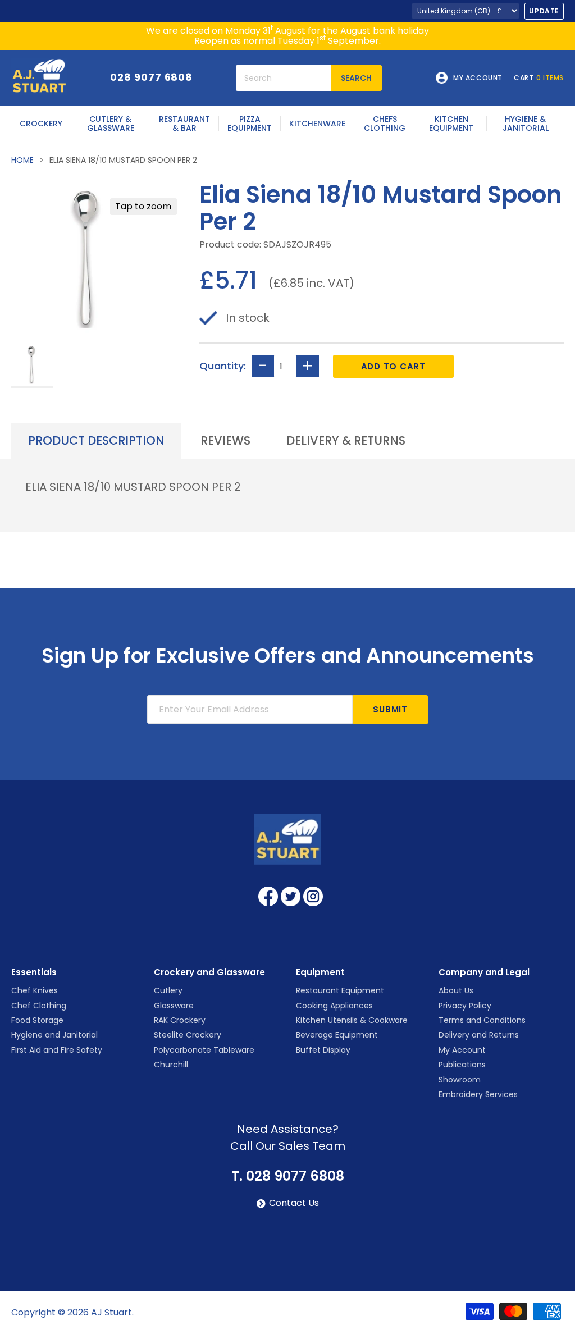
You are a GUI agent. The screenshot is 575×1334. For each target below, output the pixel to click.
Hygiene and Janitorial (54, 1034)
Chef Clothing (38, 1005)
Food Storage (37, 1020)
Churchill (171, 1064)
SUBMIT (390, 709)
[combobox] (283, 78)
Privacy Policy (465, 1005)
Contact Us (294, 1203)
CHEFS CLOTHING (384, 124)
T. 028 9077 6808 (287, 1176)
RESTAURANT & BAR (184, 124)
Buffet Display (323, 1050)
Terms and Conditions (482, 1020)
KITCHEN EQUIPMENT (451, 124)
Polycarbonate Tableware (204, 1050)
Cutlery (168, 990)
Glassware (174, 1005)
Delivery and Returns (479, 1034)
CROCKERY (41, 123)
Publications (462, 1064)
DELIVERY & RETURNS (345, 440)
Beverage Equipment (337, 1034)
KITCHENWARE (317, 123)
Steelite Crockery (187, 1034)
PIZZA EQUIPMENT (249, 124)
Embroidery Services (478, 1094)
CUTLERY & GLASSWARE (110, 124)
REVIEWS (225, 440)
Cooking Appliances (334, 1005)
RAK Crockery (180, 1020)
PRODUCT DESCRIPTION (96, 440)
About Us (456, 990)
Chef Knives (34, 990)
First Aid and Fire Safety (56, 1050)
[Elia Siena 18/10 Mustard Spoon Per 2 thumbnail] (32, 366)
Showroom (460, 1079)
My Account (462, 1050)
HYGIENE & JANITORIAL (526, 124)
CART (539, 78)
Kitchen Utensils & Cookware (352, 1020)
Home (22, 160)
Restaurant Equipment (340, 990)
